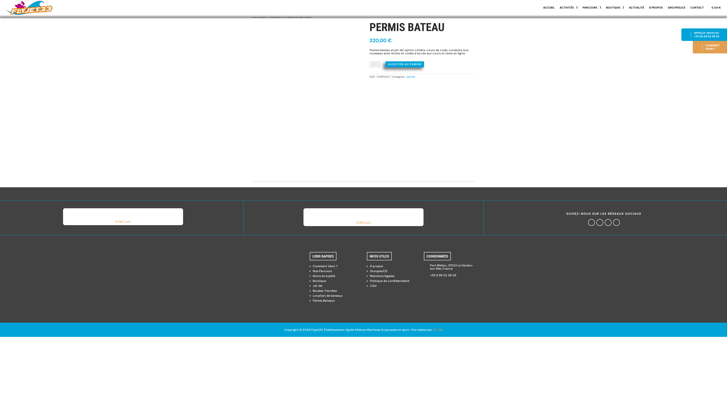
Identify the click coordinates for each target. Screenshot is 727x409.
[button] (123, 216)
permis (276, 17)
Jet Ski (317, 286)
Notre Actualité (324, 276)
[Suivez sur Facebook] (591, 222)
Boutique (613, 7)
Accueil (549, 7)
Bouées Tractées (325, 291)
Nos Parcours (322, 271)
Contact (697, 7)
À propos (656, 7)
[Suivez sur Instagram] (599, 222)
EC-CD (438, 330)
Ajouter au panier (404, 64)
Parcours (590, 7)
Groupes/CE (676, 7)
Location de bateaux (327, 296)
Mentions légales (382, 276)
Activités (567, 7)
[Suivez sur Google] (608, 222)
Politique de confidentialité (389, 281)
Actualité (636, 7)
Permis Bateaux (324, 301)
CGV (373, 286)
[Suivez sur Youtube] (616, 222)
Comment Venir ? (325, 266)
